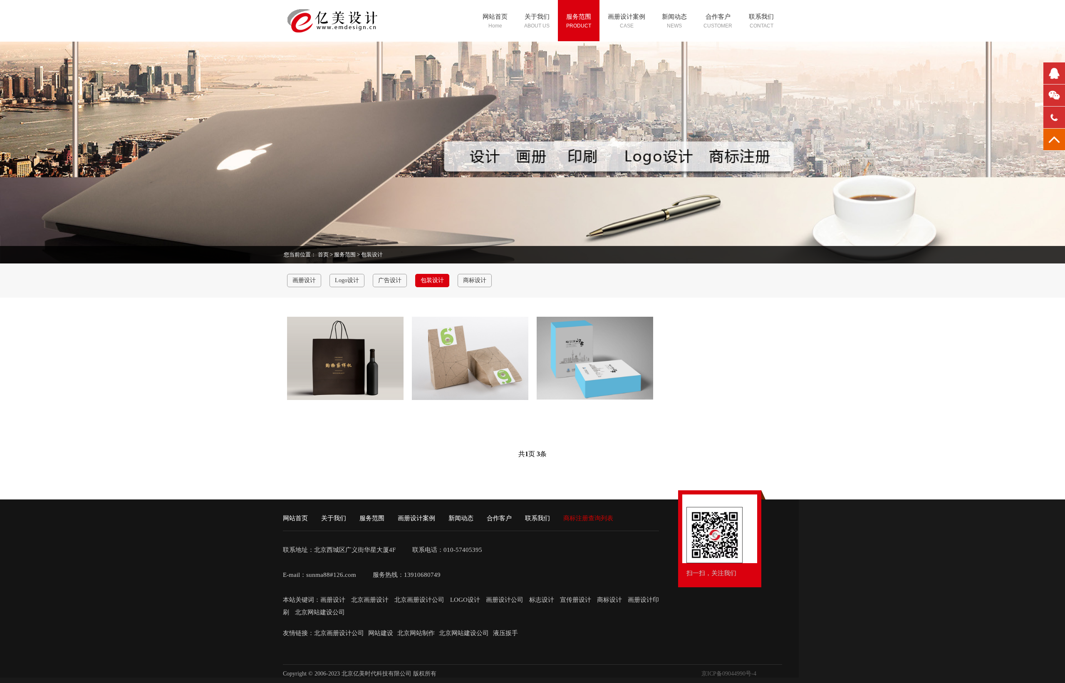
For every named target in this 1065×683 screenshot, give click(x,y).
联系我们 (537, 518)
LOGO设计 (466, 599)
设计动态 (671, 53)
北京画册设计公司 (420, 599)
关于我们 (333, 518)
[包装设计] (470, 358)
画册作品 (617, 53)
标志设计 (541, 599)
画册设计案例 (416, 518)
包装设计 (575, 106)
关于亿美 (533, 53)
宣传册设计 (575, 599)
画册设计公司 (504, 599)
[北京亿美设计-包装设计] (595, 358)
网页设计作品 (624, 88)
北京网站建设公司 (320, 612)
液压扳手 (505, 633)
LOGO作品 (620, 71)
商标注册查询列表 (588, 518)
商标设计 (575, 123)
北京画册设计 (370, 599)
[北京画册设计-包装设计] (345, 358)
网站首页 (295, 518)
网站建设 (380, 633)
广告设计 (575, 88)
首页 (323, 254)
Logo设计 (575, 71)
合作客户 (499, 518)
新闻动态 (460, 518)
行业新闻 (671, 71)
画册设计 (575, 53)
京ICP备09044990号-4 (728, 674)
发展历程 (533, 71)
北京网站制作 (416, 633)
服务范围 (345, 254)
